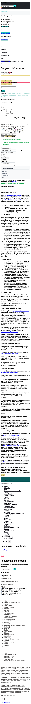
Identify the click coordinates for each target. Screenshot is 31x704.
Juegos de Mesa (8, 506)
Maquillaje (6, 510)
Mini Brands (7, 512)
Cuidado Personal (9, 495)
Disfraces (6, 498)
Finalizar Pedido (5, 61)
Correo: (3, 112)
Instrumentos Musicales (10, 504)
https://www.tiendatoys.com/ (13, 195)
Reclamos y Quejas (9, 656)
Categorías (7, 488)
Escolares (6, 500)
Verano (6, 532)
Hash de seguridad (6, 16)
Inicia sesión (8, 481)
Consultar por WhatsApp (8, 99)
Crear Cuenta (6, 33)
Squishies (6, 529)
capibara (6, 533)
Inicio (5, 653)
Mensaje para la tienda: (7, 124)
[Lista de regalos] (4, 541)
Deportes (6, 497)
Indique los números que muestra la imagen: (13, 126)
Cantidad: (3, 116)
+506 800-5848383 (7, 584)
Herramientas (7, 503)
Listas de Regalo (8, 538)
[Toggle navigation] (9, 541)
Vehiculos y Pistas (9, 530)
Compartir (3, 93)
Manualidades (8, 509)
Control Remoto (8, 494)
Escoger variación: (6, 74)
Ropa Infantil (7, 524)
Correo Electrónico (6, 19)
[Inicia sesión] (1, 541)
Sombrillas (7, 526)
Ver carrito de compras (16, 61)
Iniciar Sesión (5, 26)
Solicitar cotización (10, 136)
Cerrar (2, 136)
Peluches (6, 521)
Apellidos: (3, 110)
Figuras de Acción (9, 501)
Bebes (5, 489)
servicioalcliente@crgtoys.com (9, 332)
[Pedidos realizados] (3, 541)
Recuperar (5, 40)
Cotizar (3, 90)
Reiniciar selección (7, 80)
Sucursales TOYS (8, 536)
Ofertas (6, 486)
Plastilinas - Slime (9, 523)
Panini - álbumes (8, 520)
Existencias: (4, 72)
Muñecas (6, 517)
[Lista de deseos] (2, 541)
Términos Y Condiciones (10, 654)
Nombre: (3, 108)
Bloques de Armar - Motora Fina (12, 491)
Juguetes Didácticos (9, 507)
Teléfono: (3, 114)
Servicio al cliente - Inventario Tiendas (14, 661)
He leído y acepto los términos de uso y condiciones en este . (13, 180)
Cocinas (6, 492)
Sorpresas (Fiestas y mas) (11, 527)
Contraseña (4, 23)
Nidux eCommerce (7, 695)
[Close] (1, 106)
